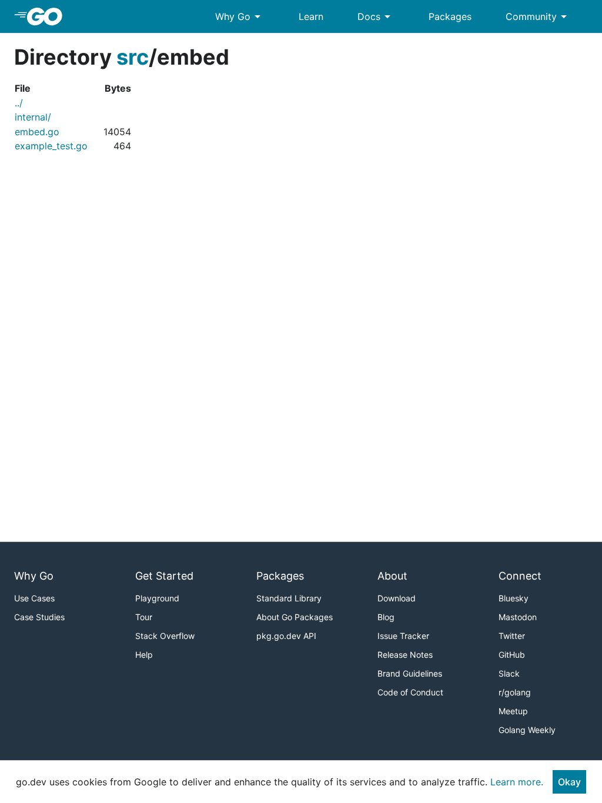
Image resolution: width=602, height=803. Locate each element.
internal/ (33, 117)
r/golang (515, 692)
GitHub (512, 655)
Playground (157, 598)
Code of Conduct (410, 692)
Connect (520, 576)
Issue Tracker (403, 636)
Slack (509, 673)
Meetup (513, 711)
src (132, 57)
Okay (569, 782)
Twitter (512, 636)
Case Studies (39, 617)
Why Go (240, 16)
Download (396, 598)
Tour (143, 617)
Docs (375, 16)
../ (19, 103)
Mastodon (518, 617)
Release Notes (405, 655)
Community (538, 16)
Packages (450, 16)
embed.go (37, 132)
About (392, 576)
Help (144, 655)
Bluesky (514, 598)
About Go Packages (294, 617)
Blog (385, 617)
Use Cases (34, 598)
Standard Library (289, 598)
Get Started (164, 576)
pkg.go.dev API (286, 636)
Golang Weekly (527, 730)
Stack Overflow (165, 636)
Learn (311, 16)
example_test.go (51, 146)
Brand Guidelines (409, 673)
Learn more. (516, 782)
